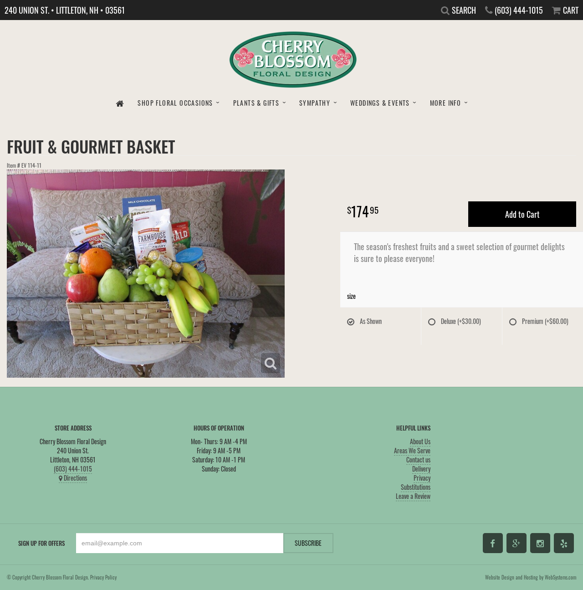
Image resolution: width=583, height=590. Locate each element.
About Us (420, 441)
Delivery (421, 468)
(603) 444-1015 (73, 468)
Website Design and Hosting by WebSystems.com (530, 577)
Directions (74, 477)
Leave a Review (413, 496)
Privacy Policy (103, 577)
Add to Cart (522, 214)
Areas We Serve (412, 450)
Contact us (418, 459)
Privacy (422, 477)
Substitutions (415, 487)
